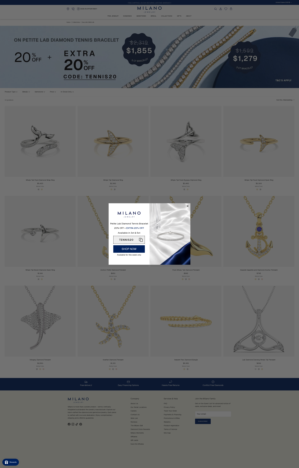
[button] (129, 240)
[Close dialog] (187, 206)
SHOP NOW (129, 249)
